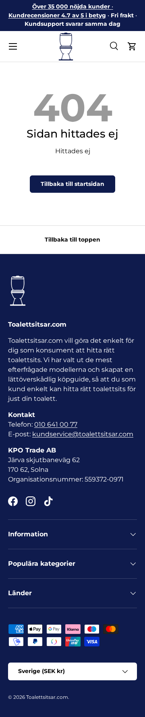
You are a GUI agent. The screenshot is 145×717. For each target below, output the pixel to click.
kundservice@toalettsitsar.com (82, 434)
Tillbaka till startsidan (72, 184)
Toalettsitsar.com (47, 697)
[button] (132, 46)
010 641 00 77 (55, 424)
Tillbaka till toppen (72, 239)
